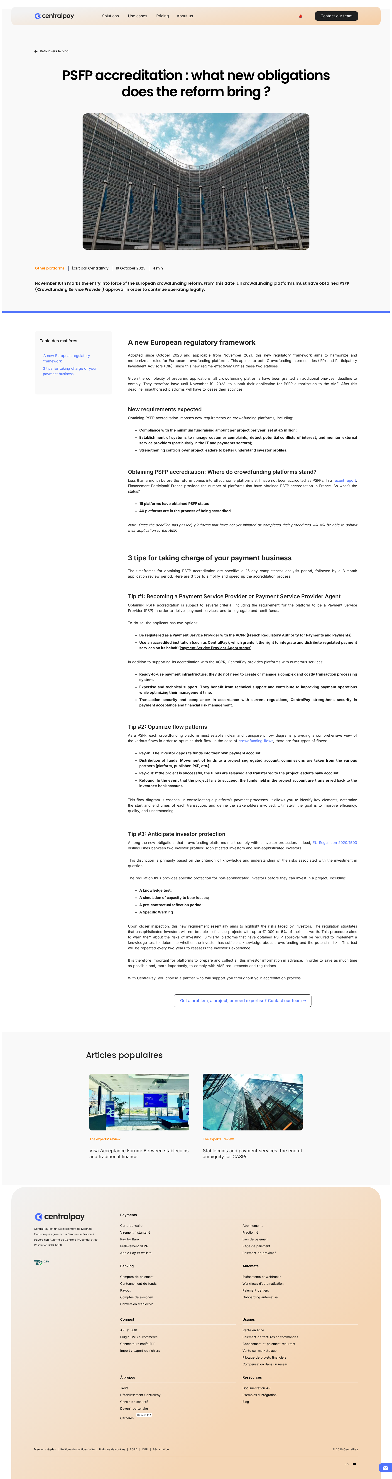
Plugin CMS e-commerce (139, 1337)
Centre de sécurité (134, 1402)
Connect (127, 1319)
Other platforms (50, 268)
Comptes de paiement (137, 1277)
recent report (344, 480)
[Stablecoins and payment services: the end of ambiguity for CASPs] (253, 1102)
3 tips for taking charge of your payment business (70, 371)
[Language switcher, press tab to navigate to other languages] (300, 16)
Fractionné (250, 1232)
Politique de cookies (112, 1449)
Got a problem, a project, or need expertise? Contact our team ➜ (243, 1000)
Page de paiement (256, 1246)
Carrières (127, 1418)
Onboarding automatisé (260, 1297)
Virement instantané (135, 1232)
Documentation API (257, 1388)
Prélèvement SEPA (134, 1246)
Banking (127, 1266)
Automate (251, 1266)
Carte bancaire (131, 1225)
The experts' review (104, 1139)
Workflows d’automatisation (263, 1283)
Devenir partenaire (134, 1408)
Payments (128, 1215)
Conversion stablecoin (136, 1304)
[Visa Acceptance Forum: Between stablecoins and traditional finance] (139, 1102)
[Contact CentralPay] (385, 1468)
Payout (125, 1290)
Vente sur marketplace (260, 1350)
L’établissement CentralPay (140, 1395)
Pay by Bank (130, 1239)
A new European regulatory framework (66, 358)
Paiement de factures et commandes (270, 1337)
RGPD (133, 1449)
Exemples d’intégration (260, 1395)
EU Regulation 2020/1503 (335, 842)
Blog (246, 1402)
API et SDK (128, 1330)
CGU (145, 1449)
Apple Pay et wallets (135, 1253)
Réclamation (161, 1449)
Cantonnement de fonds (138, 1283)
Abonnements (253, 1225)
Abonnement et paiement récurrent (269, 1344)
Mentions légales (45, 1449)
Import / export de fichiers (140, 1350)
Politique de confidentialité (77, 1449)
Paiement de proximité (259, 1253)
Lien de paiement (256, 1239)
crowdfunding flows (256, 740)
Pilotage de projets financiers (264, 1357)
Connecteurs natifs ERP (137, 1344)
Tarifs (124, 1388)
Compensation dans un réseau (265, 1364)
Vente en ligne (253, 1330)
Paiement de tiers (256, 1290)
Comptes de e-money (136, 1297)
